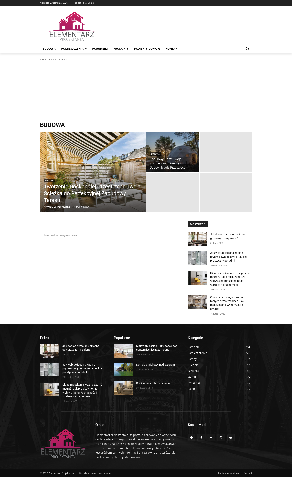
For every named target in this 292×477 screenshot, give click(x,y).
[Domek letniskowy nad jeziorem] (123, 369)
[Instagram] (221, 437)
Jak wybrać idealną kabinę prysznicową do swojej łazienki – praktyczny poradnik (230, 256)
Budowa (49, 180)
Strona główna (48, 59)
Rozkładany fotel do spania (153, 383)
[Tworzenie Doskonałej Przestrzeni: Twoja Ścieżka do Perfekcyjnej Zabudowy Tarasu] (93, 172)
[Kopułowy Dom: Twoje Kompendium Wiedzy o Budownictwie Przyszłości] (172, 152)
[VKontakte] (231, 437)
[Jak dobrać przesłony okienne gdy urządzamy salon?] (197, 239)
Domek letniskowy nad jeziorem (155, 364)
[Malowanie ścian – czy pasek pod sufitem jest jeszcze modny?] (123, 351)
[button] (247, 48)
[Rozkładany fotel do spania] (123, 388)
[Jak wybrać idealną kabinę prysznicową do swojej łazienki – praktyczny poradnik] (197, 258)
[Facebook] (201, 437)
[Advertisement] (146, 91)
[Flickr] (211, 437)
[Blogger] (191, 437)
